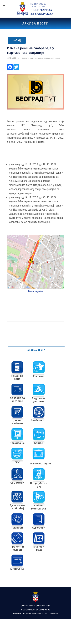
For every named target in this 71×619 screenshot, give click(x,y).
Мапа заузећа (35, 291)
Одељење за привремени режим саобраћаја (41, 58)
